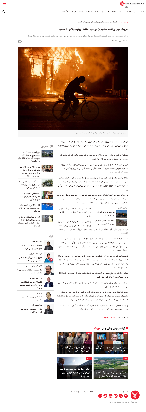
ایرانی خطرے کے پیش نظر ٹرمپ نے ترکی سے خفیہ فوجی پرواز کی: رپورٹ (75, 372)
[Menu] (4, 4)
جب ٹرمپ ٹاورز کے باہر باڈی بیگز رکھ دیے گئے (106, 214)
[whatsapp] (100, 396)
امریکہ (120, 22)
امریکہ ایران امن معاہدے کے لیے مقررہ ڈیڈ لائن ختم (110, 349)
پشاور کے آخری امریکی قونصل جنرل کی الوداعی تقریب (76, 349)
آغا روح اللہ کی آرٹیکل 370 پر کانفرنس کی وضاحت (30, 259)
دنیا (135, 11)
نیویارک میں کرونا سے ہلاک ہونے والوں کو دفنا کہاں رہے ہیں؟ (105, 222)
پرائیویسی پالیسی (73, 391)
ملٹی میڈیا (89, 11)
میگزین (73, 11)
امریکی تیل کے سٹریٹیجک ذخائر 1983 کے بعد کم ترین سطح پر (111, 374)
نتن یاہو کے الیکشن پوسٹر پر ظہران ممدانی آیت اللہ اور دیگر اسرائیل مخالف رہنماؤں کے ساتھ (29, 221)
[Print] (20, 41)
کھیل (102, 11)
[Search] (3, 11)
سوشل (114, 11)
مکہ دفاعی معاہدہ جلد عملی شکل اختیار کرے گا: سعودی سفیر (29, 196)
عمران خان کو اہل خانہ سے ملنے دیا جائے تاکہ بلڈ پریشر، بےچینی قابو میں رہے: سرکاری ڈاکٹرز (29, 171)
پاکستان (141, 11)
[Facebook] (126, 396)
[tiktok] (105, 396)
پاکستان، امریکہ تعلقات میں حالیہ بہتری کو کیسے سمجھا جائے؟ (31, 285)
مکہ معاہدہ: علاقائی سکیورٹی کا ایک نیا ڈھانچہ (29, 271)
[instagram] (116, 396)
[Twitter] (121, 396)
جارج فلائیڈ (104, 317)
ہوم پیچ (126, 22)
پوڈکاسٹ (65, 11)
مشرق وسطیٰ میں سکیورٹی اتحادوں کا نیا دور (31, 310)
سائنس (81, 11)
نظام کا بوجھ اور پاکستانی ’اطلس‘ (32, 298)
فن (108, 11)
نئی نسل (121, 11)
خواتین (129, 11)
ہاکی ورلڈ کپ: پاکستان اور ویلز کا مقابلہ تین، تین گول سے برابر (29, 208)
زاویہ (96, 11)
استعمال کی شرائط (89, 391)
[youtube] (110, 396)
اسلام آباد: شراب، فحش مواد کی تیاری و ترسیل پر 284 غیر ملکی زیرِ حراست (29, 184)
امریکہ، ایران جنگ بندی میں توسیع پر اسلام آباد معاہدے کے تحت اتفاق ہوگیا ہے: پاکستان (29, 157)
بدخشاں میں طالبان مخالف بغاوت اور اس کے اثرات (31, 247)
